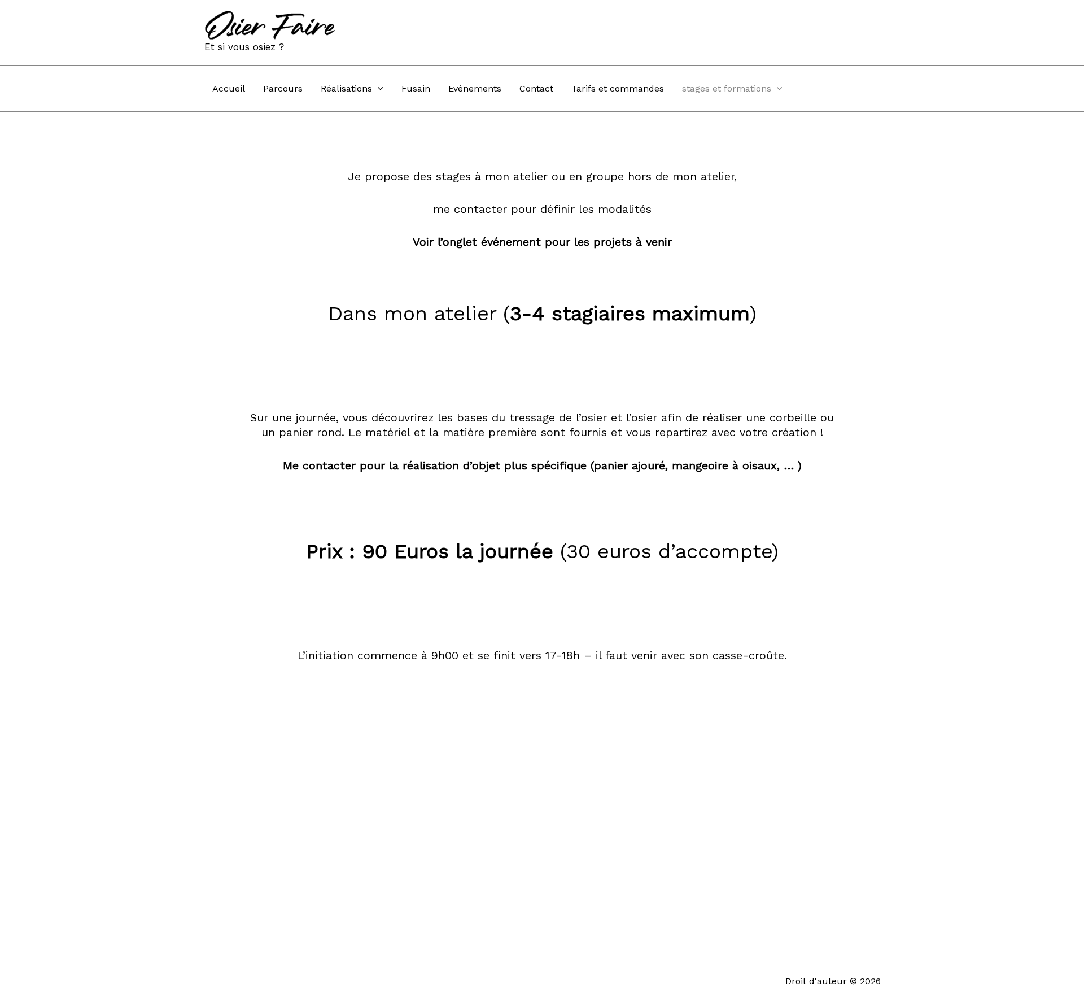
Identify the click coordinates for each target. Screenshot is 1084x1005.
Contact (536, 88)
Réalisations (346, 88)
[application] (377, 88)
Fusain (415, 88)
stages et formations (726, 88)
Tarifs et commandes (617, 88)
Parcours (283, 88)
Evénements (474, 88)
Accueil (228, 88)
